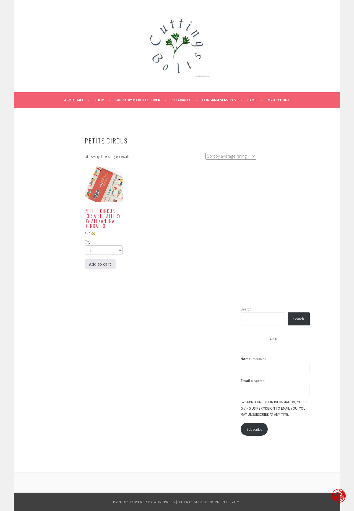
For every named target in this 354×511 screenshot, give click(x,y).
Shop (99, 99)
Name (253, 358)
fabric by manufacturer (137, 99)
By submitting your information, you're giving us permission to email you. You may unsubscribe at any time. (275, 408)
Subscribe (254, 429)
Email (253, 380)
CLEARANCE (181, 99)
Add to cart (100, 264)
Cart (251, 99)
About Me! (73, 99)
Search (246, 309)
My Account (279, 99)
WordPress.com (224, 502)
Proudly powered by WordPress (144, 502)
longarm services (219, 99)
